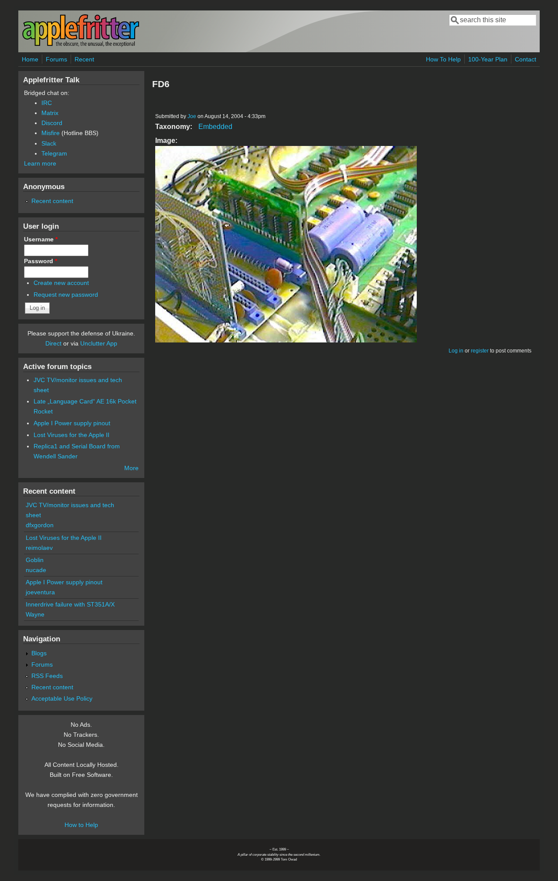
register (480, 351)
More (131, 467)
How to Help (81, 824)
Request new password (66, 294)
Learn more (40, 163)
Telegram (54, 153)
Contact (525, 59)
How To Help (443, 59)
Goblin (35, 559)
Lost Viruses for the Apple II (71, 434)
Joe (191, 116)
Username (41, 239)
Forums (56, 59)
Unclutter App (98, 343)
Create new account (61, 282)
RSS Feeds (47, 675)
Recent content (52, 200)
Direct (53, 343)
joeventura (40, 592)
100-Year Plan (487, 59)
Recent (84, 59)
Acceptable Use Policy (61, 698)
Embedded (215, 126)
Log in (456, 351)
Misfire (50, 132)
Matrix (49, 112)
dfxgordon (40, 525)
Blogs (39, 653)
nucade (36, 569)
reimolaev (39, 547)
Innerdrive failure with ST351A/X (70, 604)
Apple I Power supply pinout (72, 423)
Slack (48, 143)
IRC (46, 102)
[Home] (80, 45)
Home (30, 59)
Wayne (35, 614)
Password (40, 261)
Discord (51, 122)
